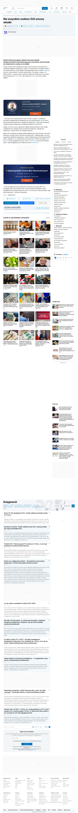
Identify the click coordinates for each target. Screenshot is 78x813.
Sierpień (65, 254)
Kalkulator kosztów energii (59, 202)
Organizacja (5, 794)
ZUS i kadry (35, 505)
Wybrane (69, 141)
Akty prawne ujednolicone (32, 800)
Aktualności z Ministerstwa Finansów (22, 506)
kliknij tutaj (33, 749)
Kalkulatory (59, 190)
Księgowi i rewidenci (7, 506)
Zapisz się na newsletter (44, 198)
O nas (4, 810)
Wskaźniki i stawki (55, 793)
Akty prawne (29, 793)
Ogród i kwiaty (65, 786)
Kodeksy (28, 802)
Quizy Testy (56, 246)
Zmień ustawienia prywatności (27, 810)
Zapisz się (35, 113)
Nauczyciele (17, 797)
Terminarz (59, 254)
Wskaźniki (59, 226)
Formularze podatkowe (59, 223)
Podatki (12, 505)
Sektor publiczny (28, 11)
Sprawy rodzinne (30, 780)
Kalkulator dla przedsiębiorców (60, 195)
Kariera (44, 810)
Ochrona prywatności (13, 810)
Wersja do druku (11, 198)
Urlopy (16, 784)
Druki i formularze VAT (59, 221)
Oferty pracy (65, 803)
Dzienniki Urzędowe (31, 797)
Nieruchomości (56, 11)
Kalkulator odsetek (42, 799)
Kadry (15, 11)
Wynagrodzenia (18, 781)
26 (60, 257)
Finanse (64, 783)
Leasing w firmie (42, 786)
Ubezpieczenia (18, 783)
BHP (16, 786)
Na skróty (65, 793)
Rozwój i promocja (6, 799)
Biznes (20, 11)
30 (71, 257)
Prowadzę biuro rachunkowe (56, 781)
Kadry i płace (5, 800)
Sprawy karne (29, 781)
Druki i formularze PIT (58, 219)
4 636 (46, 726)
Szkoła (16, 796)
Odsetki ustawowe (54, 800)
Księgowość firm (6, 778)
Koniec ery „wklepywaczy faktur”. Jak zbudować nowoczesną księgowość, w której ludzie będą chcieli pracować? (63, 148)
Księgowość (9, 11)
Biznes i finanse (42, 780)
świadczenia (35, 142)
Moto (50, 11)
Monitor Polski (30, 796)
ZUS (35, 76)
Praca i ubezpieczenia (43, 783)
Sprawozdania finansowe (56, 786)
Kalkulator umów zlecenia (59, 198)
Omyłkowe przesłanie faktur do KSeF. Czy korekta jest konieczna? (63, 176)
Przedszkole (17, 794)
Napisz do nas (28, 198)
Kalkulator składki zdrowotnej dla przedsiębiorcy (61, 192)
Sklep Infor (29, 787)
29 (68, 257)
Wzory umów (65, 799)
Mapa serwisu (67, 810)
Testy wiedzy (17, 805)
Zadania (5, 797)
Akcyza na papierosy (58, 244)
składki (46, 70)
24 (55, 257)
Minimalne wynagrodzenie (56, 796)
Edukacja (64, 11)
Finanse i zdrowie (42, 787)
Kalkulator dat (57, 211)
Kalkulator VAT (57, 206)
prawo (47, 139)
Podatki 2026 (56, 301)
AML (52, 787)
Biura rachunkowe (55, 778)
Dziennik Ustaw (30, 794)
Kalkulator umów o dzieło (59, 200)
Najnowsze (64, 141)
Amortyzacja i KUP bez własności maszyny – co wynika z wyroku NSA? (63, 183)
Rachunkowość (57, 216)
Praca (28, 786)
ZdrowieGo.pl (65, 794)
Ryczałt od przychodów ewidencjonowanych (59, 237)
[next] (49, 727)
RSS (49, 810)
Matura (16, 802)
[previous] (33, 727)
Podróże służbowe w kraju (56, 794)
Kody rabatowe (66, 797)
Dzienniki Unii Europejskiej (32, 799)
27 (63, 257)
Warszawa (34, 173)
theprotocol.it (65, 802)
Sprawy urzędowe (30, 784)
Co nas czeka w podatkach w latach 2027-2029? (63, 152)
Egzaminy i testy (18, 799)
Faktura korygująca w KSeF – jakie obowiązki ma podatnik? (61, 173)
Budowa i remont (66, 784)
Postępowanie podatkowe (59, 217)
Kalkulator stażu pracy (43, 800)
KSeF (70, 11)
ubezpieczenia (32, 140)
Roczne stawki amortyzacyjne (60, 240)
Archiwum (65, 796)
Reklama (60, 810)
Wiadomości (18, 15)
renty (6, 140)
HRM (16, 787)
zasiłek (14, 139)
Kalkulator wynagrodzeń (59, 197)
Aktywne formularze (62, 214)
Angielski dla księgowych (37, 506)
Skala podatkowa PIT (58, 233)
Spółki (40, 781)
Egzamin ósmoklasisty (19, 803)
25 (58, 257)
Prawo (35, 11)
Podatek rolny (57, 242)
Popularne (57, 141)
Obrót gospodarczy (28, 505)
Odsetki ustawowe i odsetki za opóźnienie (63, 227)
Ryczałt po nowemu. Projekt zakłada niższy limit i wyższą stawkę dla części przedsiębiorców (63, 145)
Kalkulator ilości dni (58, 209)
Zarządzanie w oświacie (19, 800)
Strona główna (6, 15)
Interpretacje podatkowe (59, 247)
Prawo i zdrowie (30, 789)
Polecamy (55, 404)
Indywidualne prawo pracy (20, 780)
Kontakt (54, 810)
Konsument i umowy (31, 783)
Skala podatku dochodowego (56, 802)
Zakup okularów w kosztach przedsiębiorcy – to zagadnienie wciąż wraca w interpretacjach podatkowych (63, 162)
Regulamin (38, 810)
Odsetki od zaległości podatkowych (61, 208)
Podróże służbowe (54, 799)
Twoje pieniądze (43, 11)
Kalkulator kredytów (58, 204)
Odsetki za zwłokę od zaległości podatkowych (61, 230)
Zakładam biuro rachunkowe (56, 780)
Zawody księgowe (6, 786)
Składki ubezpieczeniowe (56, 797)
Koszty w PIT (57, 235)
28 (66, 257)
